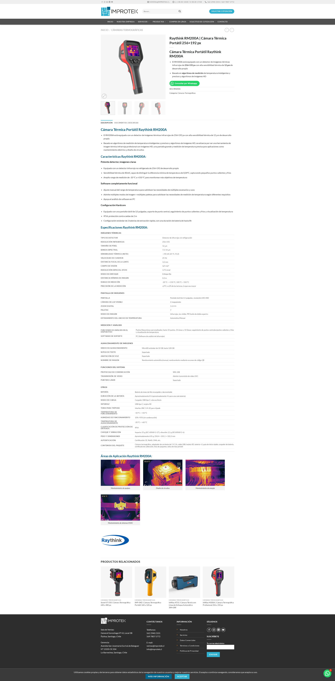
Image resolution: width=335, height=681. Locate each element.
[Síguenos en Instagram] (104, 2)
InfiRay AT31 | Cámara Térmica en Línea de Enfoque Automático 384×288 (182, 604)
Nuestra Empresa (126, 22)
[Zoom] (104, 96)
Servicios (143, 22)
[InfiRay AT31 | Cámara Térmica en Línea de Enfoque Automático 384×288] (184, 582)
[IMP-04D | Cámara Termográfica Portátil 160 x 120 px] (150, 582)
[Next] (161, 66)
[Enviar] (179, 11)
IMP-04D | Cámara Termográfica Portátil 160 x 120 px (148, 603)
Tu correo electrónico (215, 643)
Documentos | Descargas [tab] (126, 123)
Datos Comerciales (187, 640)
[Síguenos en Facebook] (102, 2)
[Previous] (105, 66)
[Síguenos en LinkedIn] (109, 2)
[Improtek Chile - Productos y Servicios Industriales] (119, 11)
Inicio (110, 22)
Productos (158, 22)
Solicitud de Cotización (202, 22)
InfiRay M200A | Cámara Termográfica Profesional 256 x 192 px (218, 603)
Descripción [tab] (107, 123)
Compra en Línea (177, 22)
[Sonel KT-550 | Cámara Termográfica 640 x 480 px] (116, 582)
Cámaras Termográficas (127, 30)
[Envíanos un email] (107, 2)
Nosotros (184, 630)
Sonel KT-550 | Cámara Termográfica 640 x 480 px (115, 603)
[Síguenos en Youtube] (112, 2)
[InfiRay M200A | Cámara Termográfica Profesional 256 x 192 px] (218, 582)
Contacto (222, 22)
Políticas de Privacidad (189, 651)
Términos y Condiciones (189, 646)
